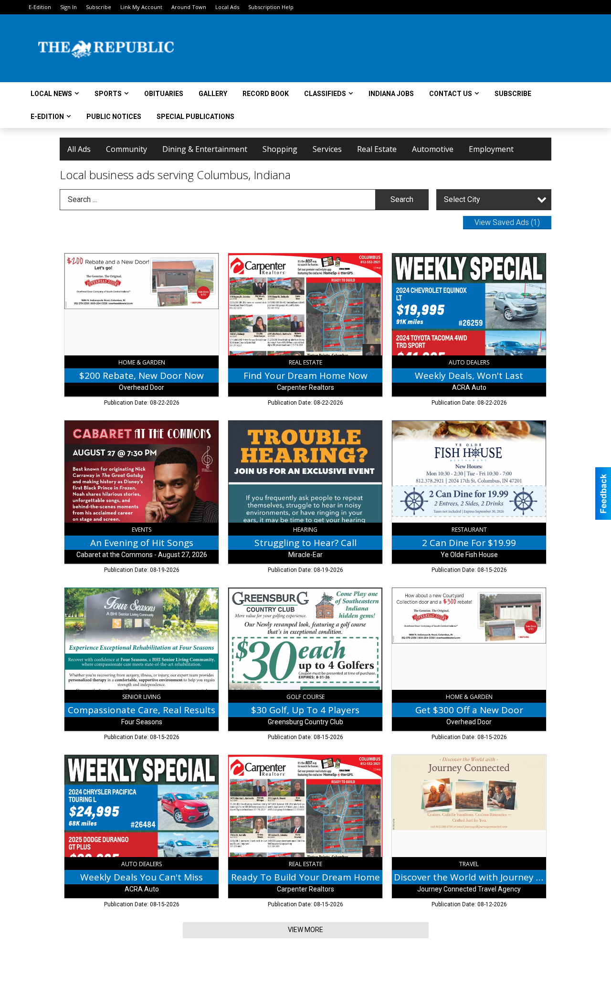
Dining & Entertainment (204, 149)
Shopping (280, 149)
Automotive (432, 149)
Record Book (265, 93)
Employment (491, 149)
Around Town (188, 7)
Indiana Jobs (391, 93)
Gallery (213, 93)
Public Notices (113, 116)
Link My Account (141, 7)
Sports (108, 93)
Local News (51, 93)
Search (401, 199)
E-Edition (40, 7)
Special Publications (195, 116)
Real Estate (377, 149)
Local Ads (227, 7)
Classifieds (325, 93)
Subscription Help (271, 7)
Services (327, 149)
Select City (462, 199)
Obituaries (163, 93)
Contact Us (450, 93)
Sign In (68, 7)
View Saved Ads (507, 222)
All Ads (79, 149)
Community (126, 149)
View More (305, 929)
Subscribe (98, 7)
